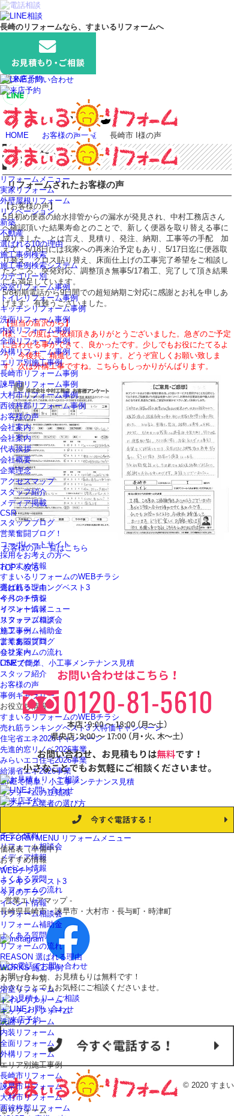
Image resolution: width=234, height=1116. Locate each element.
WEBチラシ (20, 870)
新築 (8, 222)
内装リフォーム (27, 1032)
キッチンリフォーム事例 (43, 308)
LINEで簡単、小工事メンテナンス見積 (67, 662)
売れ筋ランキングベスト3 (45, 587)
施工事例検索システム (39, 265)
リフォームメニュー (35, 179)
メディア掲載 (23, 502)
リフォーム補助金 (31, 630)
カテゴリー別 (23, 276)
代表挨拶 (15, 448)
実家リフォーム (27, 189)
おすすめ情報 (23, 565)
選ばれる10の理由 (31, 243)
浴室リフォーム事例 (35, 286)
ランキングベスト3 (33, 881)
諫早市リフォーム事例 (39, 384)
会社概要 (15, 459)
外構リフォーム (27, 1053)
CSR (8, 513)
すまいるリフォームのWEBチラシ (59, 576)
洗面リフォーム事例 (35, 319)
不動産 (11, 232)
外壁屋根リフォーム (35, 200)
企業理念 (15, 470)
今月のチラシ (23, 598)
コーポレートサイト (35, 544)
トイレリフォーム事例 (39, 297)
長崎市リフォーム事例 (39, 373)
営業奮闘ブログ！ (31, 533)
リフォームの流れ (31, 652)
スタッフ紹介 (23, 492)
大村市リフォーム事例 (39, 394)
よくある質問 (23, 641)
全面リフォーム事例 (35, 340)
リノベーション (27, 211)
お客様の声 (19, 416)
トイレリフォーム (31, 999)
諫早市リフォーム (31, 1086)
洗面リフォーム (27, 1021)
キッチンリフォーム (35, 1010)
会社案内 (15, 427)
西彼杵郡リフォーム (35, 1107)
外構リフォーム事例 (35, 351)
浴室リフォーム (27, 989)
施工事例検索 (23, 254)
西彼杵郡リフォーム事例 (43, 405)
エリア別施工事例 (31, 362)
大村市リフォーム (31, 1097)
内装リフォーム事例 (35, 330)
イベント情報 (23, 608)
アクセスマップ (27, 481)
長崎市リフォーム (31, 1075)
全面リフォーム (27, 1043)
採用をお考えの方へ (35, 555)
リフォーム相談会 (31, 619)
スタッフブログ (27, 522)
